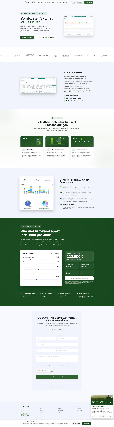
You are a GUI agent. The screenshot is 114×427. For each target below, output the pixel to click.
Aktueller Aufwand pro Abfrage (31, 267)
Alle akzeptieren (86, 423)
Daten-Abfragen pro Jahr (29, 257)
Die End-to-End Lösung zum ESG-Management (70, 177)
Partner (54, 2)
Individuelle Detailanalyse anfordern (79, 278)
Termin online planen (57, 329)
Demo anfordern (88, 2)
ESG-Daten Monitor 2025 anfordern (46, 37)
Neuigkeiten (79, 410)
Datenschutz (60, 410)
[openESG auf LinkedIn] (21, 411)
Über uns (79, 408)
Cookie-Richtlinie (61, 414)
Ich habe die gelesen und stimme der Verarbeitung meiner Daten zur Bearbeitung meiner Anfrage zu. (57, 366)
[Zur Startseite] (25, 2)
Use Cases (47, 2)
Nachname (60, 335)
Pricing (59, 2)
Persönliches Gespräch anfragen (57, 376)
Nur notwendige (76, 423)
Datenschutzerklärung (45, 365)
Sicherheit (65, 2)
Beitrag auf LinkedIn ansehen (99, 415)
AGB (59, 412)
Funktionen (40, 2)
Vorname (37, 335)
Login (73, 2)
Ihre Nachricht (39, 354)
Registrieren (79, 2)
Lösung (34, 2)
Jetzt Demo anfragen (27, 37)
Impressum (60, 408)
